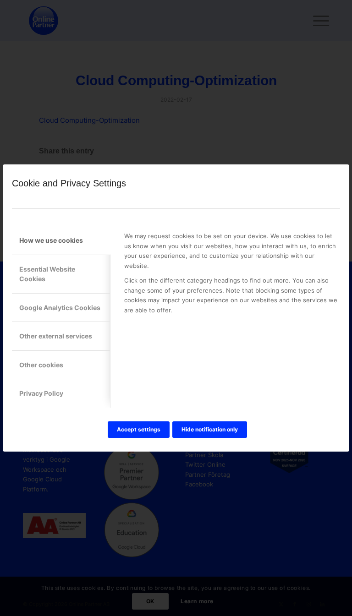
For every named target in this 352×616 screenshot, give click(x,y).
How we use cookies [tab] (51, 240)
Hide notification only (210, 429)
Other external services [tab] (55, 336)
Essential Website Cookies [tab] (47, 274)
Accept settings (138, 429)
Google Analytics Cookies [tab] (59, 307)
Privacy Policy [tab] (41, 393)
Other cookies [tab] (41, 365)
